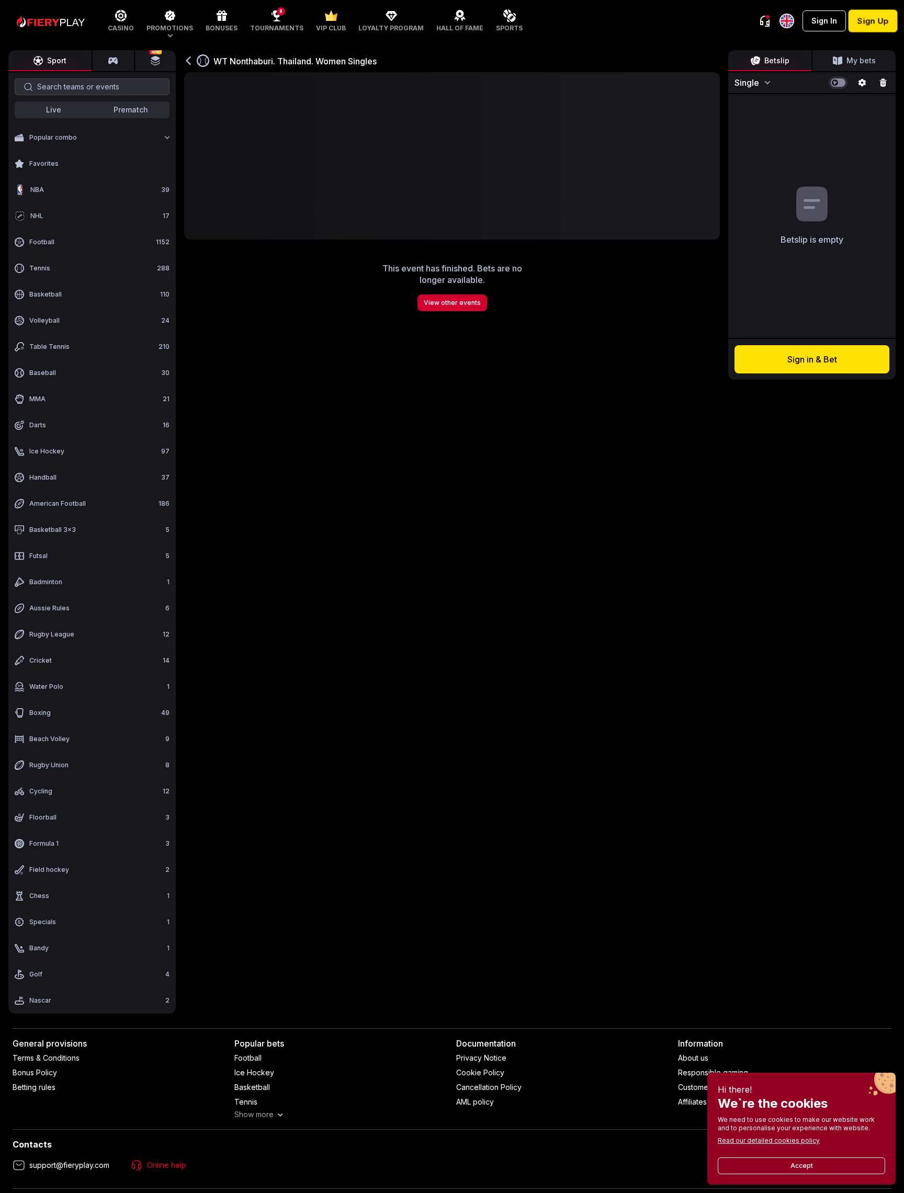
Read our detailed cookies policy (769, 1140)
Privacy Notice (481, 1057)
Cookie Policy (480, 1072)
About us (693, 1057)
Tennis (245, 1101)
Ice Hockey (254, 1072)
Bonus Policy (35, 1072)
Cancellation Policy (489, 1087)
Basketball (252, 1087)
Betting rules (34, 1087)
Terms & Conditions (46, 1057)
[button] (169, 21)
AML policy (475, 1101)
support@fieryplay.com (69, 1165)
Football (248, 1057)
